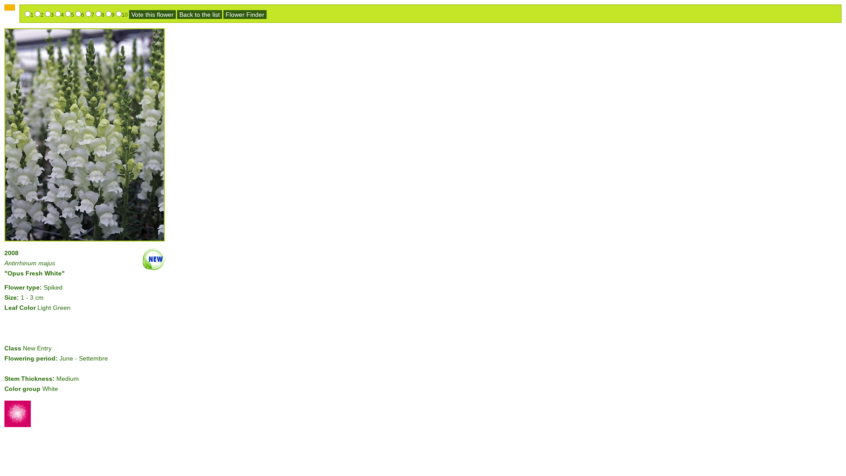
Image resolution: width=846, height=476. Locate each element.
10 (125, 15)
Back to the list (199, 14)
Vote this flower (152, 14)
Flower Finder (245, 14)
